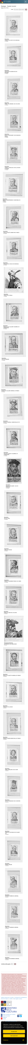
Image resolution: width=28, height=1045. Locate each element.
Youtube (4, 1018)
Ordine (12, 9)
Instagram (4, 1017)
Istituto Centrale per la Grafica (7, 997)
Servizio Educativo (6, 1015)
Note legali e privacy (17, 998)
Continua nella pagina (5, 964)
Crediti (10, 998)
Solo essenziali (14, 1035)
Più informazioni (22, 40)
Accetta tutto (14, 1031)
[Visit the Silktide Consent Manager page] (23, 1040)
